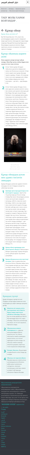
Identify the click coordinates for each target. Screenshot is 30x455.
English (3, 418)
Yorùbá (3, 444)
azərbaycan (4, 414)
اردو (2, 440)
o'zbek (3, 442)
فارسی (3, 420)
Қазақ (2, 428)
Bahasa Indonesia (6, 426)
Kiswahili (3, 436)
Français (3, 422)
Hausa (3, 424)
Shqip (2, 434)
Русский (3, 430)
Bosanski (3, 416)
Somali (3, 432)
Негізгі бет (4, 8)
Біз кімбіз (5, 407)
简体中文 (3, 446)
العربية (2, 412)
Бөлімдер (11, 8)
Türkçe (3, 438)
